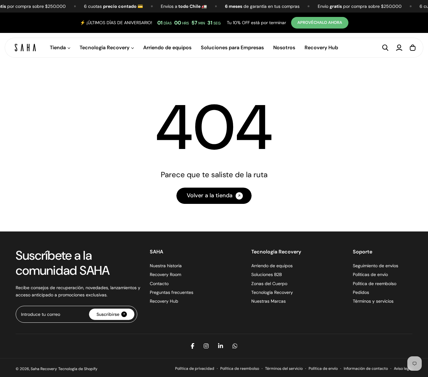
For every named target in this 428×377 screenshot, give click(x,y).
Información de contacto (366, 368)
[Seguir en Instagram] (206, 346)
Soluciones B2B (266, 274)
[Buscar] (385, 48)
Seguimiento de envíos (375, 265)
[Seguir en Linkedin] (220, 346)
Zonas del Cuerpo (269, 283)
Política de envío (323, 368)
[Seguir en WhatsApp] (234, 346)
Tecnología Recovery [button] (104, 47)
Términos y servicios (373, 301)
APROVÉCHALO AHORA (320, 22)
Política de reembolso (374, 283)
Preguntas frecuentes (171, 292)
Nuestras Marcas (268, 301)
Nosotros (284, 47)
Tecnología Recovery (272, 292)
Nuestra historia (166, 265)
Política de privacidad (194, 368)
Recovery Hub (321, 47)
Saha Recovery (44, 368)
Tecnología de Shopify (77, 368)
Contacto (159, 283)
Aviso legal (403, 368)
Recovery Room (165, 274)
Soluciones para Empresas (232, 47)
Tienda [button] (58, 47)
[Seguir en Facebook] (192, 346)
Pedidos (361, 292)
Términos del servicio (284, 368)
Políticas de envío (370, 274)
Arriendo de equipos (167, 47)
